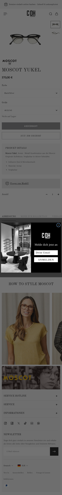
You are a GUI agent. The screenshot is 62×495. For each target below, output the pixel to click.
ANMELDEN (46, 259)
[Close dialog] (58, 225)
